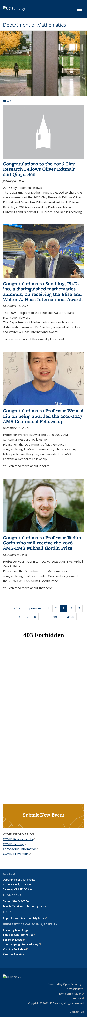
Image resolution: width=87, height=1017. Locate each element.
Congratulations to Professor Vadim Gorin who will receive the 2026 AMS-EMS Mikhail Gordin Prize (42, 542)
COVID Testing (14, 844)
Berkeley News (14, 939)
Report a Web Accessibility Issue (25, 918)
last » (72, 617)
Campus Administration (19, 935)
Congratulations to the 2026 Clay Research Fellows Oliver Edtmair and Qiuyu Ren (39, 169)
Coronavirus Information (21, 849)
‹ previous (36, 608)
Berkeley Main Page (17, 930)
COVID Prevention (17, 854)
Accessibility (75, 989)
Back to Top (77, 1011)
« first (18, 608)
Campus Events (14, 954)
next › (58, 617)
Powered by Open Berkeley (66, 984)
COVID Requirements (19, 839)
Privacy (78, 998)
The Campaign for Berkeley (22, 944)
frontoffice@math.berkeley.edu (25, 906)
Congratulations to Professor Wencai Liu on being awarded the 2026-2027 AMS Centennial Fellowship (43, 415)
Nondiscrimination (71, 993)
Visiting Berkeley (15, 949)
